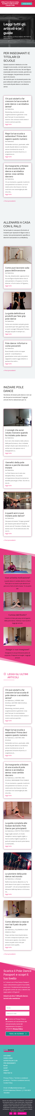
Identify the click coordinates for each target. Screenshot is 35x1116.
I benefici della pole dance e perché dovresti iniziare (17, 465)
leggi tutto (8, 124)
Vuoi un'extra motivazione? (17, 578)
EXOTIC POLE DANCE (22, 831)
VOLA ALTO (26, 4)
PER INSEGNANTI (9, 1063)
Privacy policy (22, 1113)
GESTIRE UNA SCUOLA (19, 703)
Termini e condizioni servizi (20, 1080)
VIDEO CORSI (8, 1058)
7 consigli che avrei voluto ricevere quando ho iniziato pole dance (16, 433)
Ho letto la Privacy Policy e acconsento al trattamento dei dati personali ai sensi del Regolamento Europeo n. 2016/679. (16, 1024)
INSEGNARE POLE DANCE (20, 780)
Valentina (10, 109)
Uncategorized (10, 705)
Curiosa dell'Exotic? (17, 615)
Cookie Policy (7, 1083)
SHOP (5, 1068)
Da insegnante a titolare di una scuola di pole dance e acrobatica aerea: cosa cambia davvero (16, 171)
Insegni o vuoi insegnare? (17, 649)
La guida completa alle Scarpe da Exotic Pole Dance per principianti (16, 826)
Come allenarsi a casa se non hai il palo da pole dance (17, 924)
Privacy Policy (18, 1029)
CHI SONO (7, 1056)
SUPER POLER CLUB (10, 1061)
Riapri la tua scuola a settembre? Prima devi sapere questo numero (16, 136)
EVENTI (6, 1070)
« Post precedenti (9, 201)
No (15, 1113)
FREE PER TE (7, 1073)
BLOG (5, 1065)
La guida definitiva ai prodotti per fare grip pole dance (15, 316)
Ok (11, 1113)
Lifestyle (18, 879)
